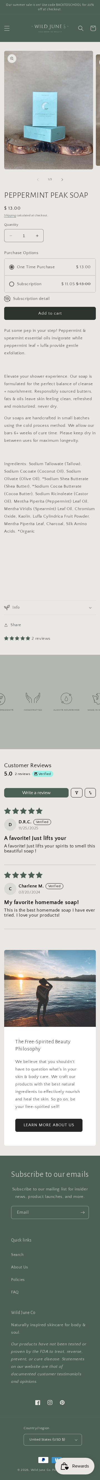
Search (17, 1255)
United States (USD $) (47, 1439)
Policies (18, 1280)
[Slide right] (62, 180)
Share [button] (16, 625)
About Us (19, 1267)
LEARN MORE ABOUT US (49, 1125)
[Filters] (76, 792)
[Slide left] (38, 180)
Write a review (36, 792)
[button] (7, 28)
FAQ (15, 1292)
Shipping (10, 215)
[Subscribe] (82, 1212)
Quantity (11, 225)
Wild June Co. (41, 1470)
